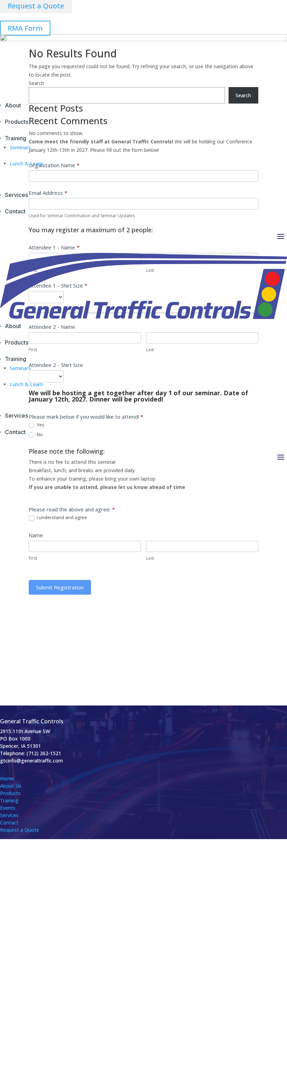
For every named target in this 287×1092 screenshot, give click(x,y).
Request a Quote (19, 830)
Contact (9, 822)
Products (10, 793)
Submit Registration (60, 587)
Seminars (20, 147)
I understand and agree (61, 517)
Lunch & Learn (26, 163)
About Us (10, 785)
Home (7, 778)
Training (9, 800)
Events (7, 807)
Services (9, 815)
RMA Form (25, 28)
